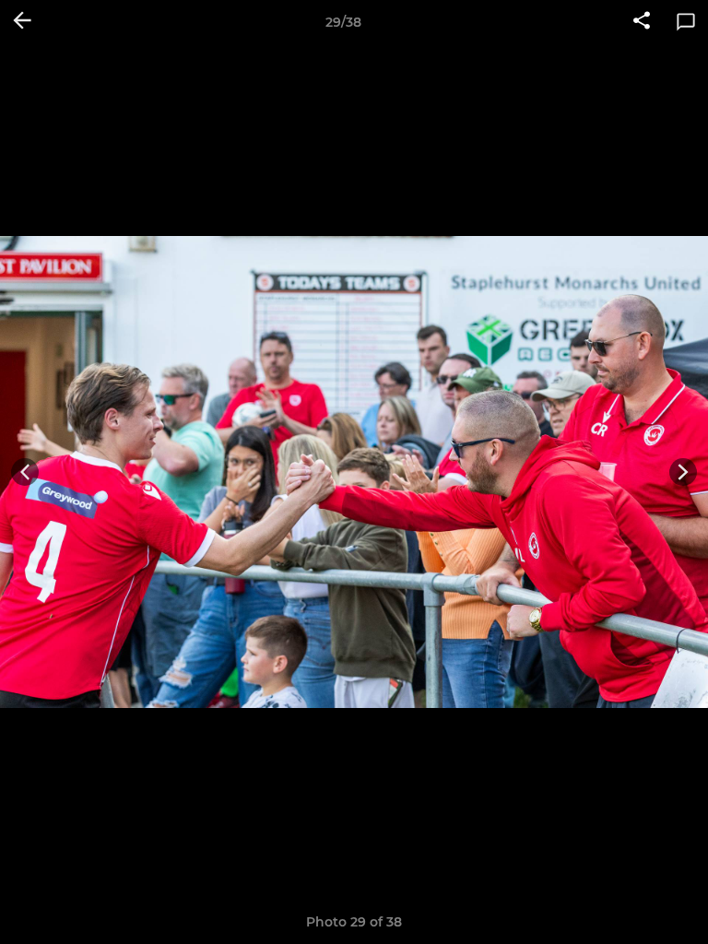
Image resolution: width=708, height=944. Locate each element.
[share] (642, 22)
